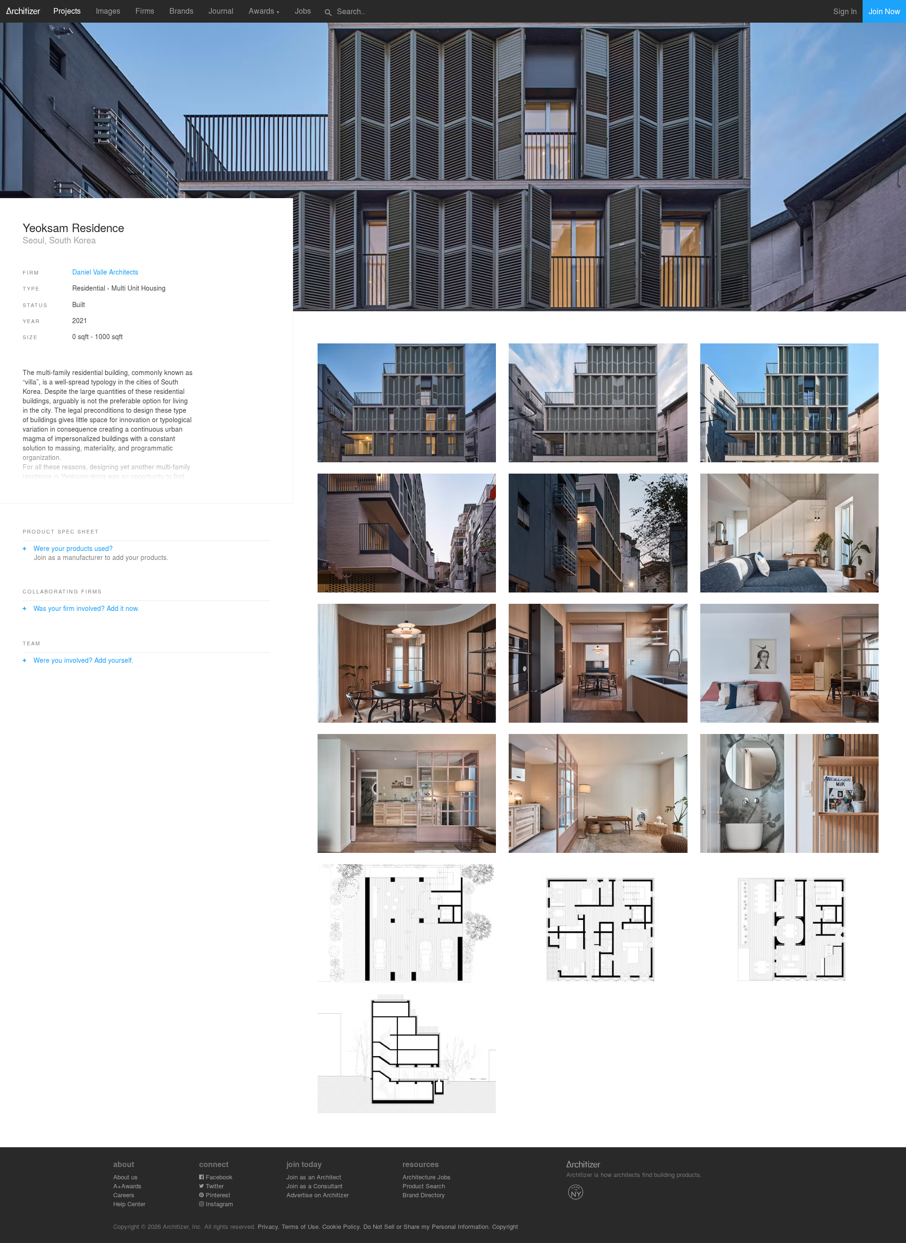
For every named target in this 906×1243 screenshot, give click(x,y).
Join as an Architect (313, 1176)
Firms (144, 10)
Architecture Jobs (427, 1176)
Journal (221, 10)
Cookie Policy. (341, 1226)
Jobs (303, 10)
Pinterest (217, 1194)
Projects (67, 10)
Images (108, 10)
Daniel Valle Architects (105, 271)
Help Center (129, 1203)
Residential (88, 287)
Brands (181, 10)
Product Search (424, 1185)
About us (125, 1176)
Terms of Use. (301, 1226)
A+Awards (127, 1185)
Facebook (218, 1176)
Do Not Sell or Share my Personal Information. (426, 1226)
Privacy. (269, 1226)
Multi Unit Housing (138, 287)
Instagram (218, 1203)
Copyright (505, 1226)
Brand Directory (424, 1194)
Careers (123, 1194)
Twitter (214, 1185)
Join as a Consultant (314, 1185)
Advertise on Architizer (317, 1194)
